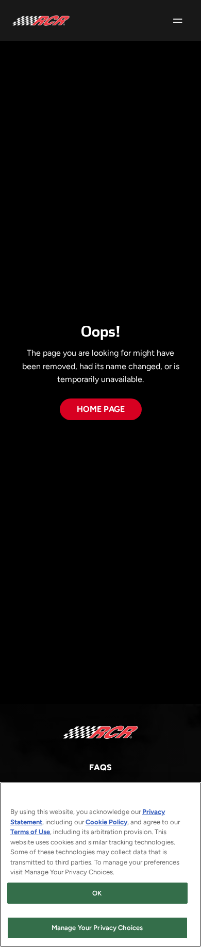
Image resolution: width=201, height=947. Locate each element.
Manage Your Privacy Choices (97, 928)
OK (97, 893)
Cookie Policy (106, 822)
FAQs (100, 767)
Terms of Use (30, 832)
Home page (101, 409)
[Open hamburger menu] (178, 20)
